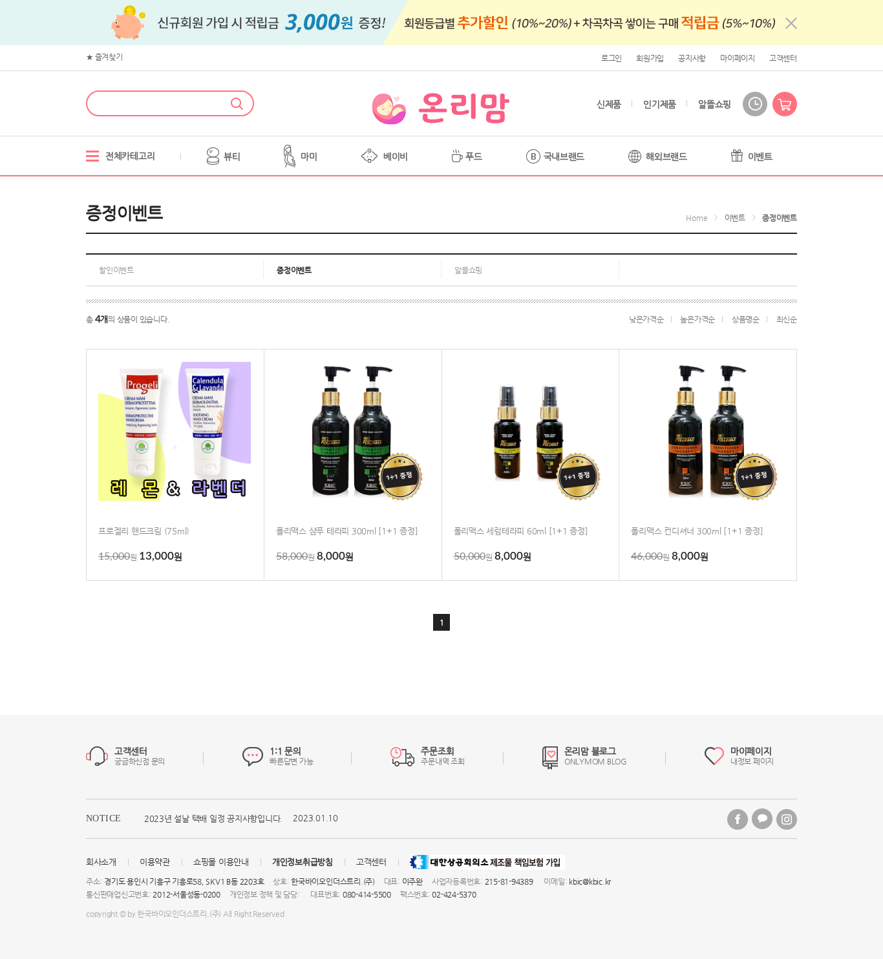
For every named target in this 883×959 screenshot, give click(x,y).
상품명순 (746, 319)
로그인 (611, 58)
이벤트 (760, 156)
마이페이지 (737, 58)
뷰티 (232, 156)
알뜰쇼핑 (714, 104)
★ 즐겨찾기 (104, 56)
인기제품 (659, 104)
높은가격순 (697, 319)
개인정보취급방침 (302, 862)
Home (696, 217)
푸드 (473, 156)
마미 (309, 156)
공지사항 (692, 58)
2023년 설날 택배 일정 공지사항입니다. (213, 818)
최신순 (786, 319)
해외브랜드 (666, 156)
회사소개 (101, 862)
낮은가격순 (646, 319)
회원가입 (650, 58)
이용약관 (155, 862)
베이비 (395, 156)
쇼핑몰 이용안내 (221, 862)
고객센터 (783, 58)
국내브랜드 (564, 156)
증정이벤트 (779, 217)
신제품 (609, 104)
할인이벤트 (116, 270)
